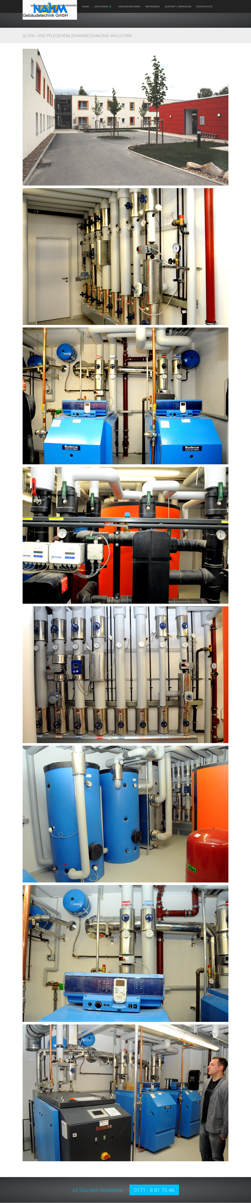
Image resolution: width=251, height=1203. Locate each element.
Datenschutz (204, 7)
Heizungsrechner (129, 7)
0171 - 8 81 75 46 (154, 1189)
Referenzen (152, 7)
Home (85, 7)
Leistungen (101, 7)
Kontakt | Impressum (178, 7)
